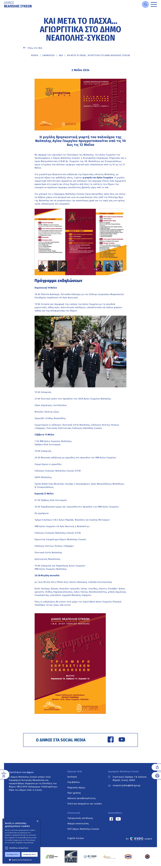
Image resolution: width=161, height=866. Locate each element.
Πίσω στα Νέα (35, 48)
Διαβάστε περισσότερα (24, 842)
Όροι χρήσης (74, 793)
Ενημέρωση (48, 55)
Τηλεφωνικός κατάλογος (80, 818)
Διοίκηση (72, 777)
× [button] (37, 821)
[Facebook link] (110, 740)
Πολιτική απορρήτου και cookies (84, 803)
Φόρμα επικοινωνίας (78, 823)
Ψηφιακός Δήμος (76, 787)
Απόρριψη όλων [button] (29, 854)
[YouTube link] (122, 740)
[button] (21, 859)
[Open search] (145, 4)
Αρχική (34, 55)
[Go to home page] (18, 4)
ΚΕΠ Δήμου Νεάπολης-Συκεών (83, 829)
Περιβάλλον (73, 782)
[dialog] (21, 841)
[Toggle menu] (154, 4)
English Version (75, 838)
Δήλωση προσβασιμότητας (81, 798)
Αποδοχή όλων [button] (12, 854)
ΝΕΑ (61, 55)
